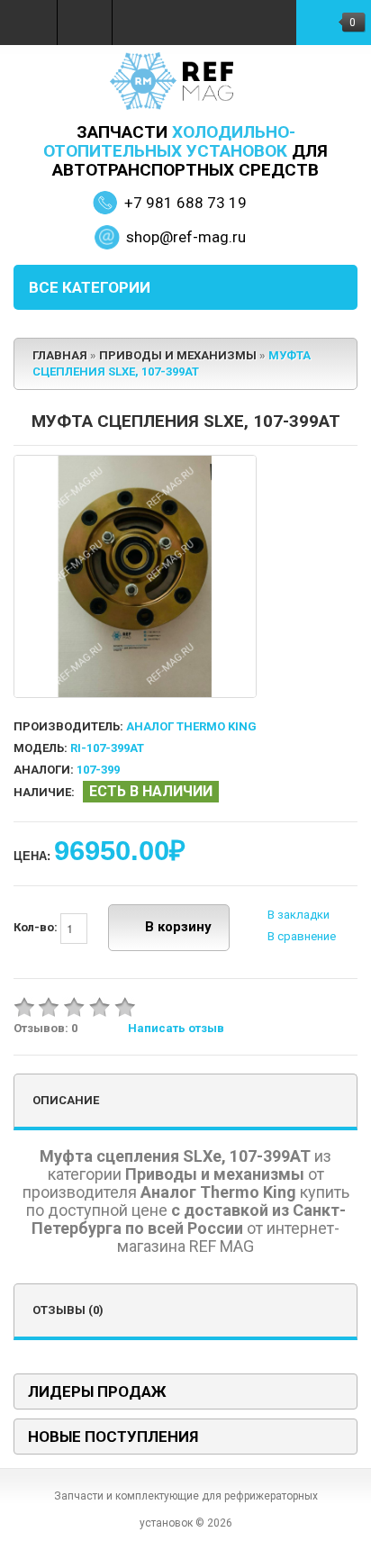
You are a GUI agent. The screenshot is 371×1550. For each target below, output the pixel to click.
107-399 (98, 769)
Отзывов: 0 (45, 1028)
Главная (59, 355)
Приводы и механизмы (178, 355)
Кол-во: (37, 927)
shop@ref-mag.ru (186, 237)
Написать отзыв (176, 1028)
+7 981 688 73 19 (185, 203)
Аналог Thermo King (191, 726)
